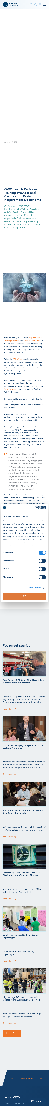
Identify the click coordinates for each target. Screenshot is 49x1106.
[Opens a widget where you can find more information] (37, 1101)
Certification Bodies (32, 341)
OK (24, 596)
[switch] (42, 561)
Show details (35, 588)
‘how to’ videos (10, 389)
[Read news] (24, 663)
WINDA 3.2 (18, 359)
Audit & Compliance (14, 1103)
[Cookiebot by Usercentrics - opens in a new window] (35, 507)
